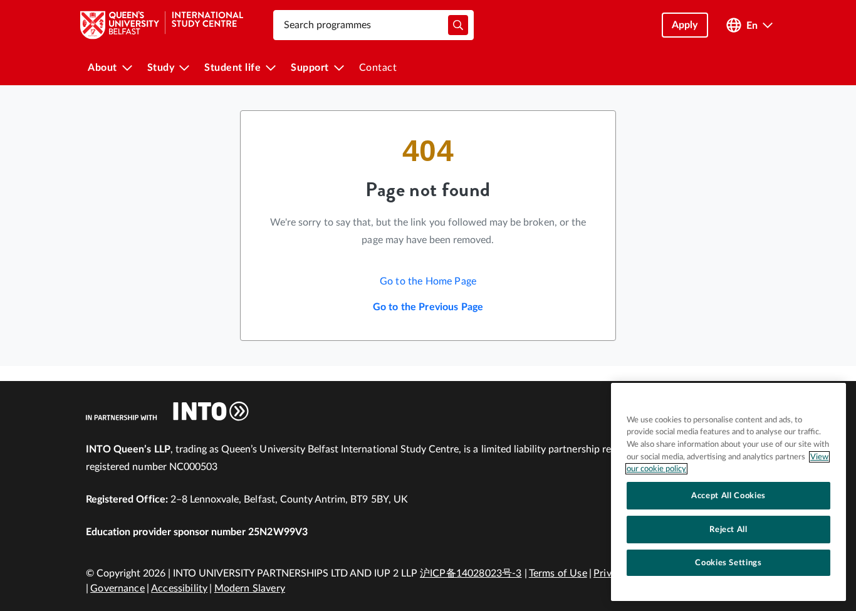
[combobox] (373, 25)
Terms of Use (558, 573)
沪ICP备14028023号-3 (471, 573)
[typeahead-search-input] (458, 25)
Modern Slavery (249, 588)
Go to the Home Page (428, 281)
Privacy (610, 573)
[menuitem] (110, 67)
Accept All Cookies (728, 495)
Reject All (728, 529)
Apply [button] (685, 25)
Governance (117, 588)
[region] (728, 492)
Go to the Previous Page (428, 307)
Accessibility (179, 588)
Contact (378, 68)
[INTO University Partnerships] (167, 411)
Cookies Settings (728, 562)
